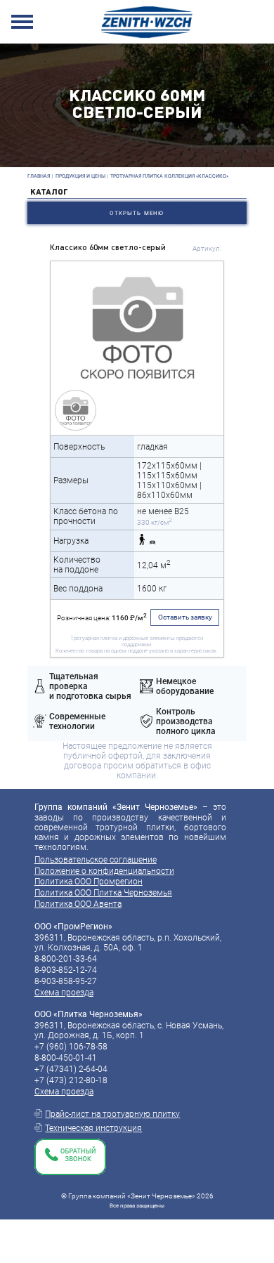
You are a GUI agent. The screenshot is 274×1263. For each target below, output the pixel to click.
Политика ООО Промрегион (88, 881)
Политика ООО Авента (78, 904)
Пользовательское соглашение (95, 860)
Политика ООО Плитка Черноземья (103, 893)
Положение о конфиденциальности (104, 871)
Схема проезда (63, 992)
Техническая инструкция (93, 1128)
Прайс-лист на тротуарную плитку (112, 1114)
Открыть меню (137, 213)
